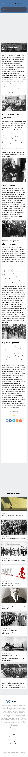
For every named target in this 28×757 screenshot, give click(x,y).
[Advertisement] (14, 29)
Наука (16, 411)
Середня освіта (14, 727)
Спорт (14, 741)
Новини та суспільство (14, 736)
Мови (14, 734)
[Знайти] (24, 9)
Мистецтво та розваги (14, 739)
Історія (14, 730)
